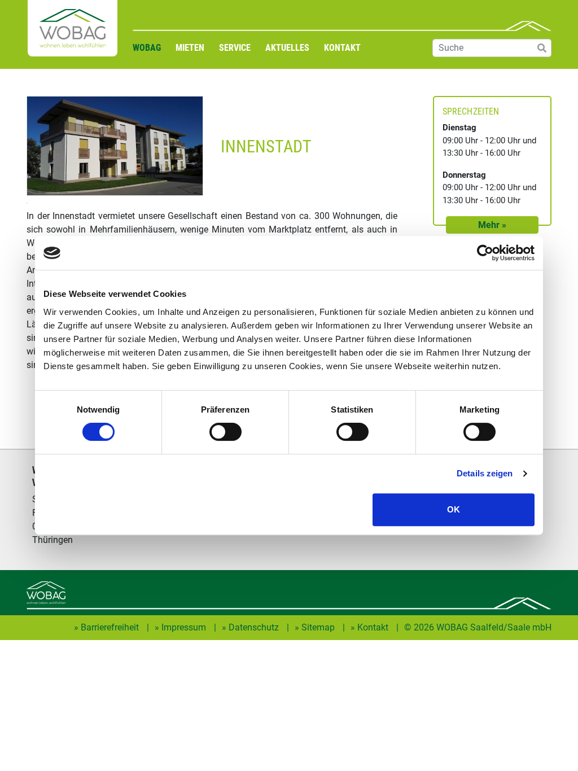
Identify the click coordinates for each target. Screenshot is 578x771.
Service (235, 47)
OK (453, 509)
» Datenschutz (251, 627)
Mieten (190, 47)
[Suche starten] (539, 48)
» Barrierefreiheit (107, 627)
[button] (492, 225)
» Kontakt (371, 627)
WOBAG (147, 47)
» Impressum (181, 627)
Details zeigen (485, 473)
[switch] (225, 432)
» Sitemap (316, 627)
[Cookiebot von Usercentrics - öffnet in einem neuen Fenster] (485, 252)
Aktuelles (287, 47)
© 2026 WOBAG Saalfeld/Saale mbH (477, 627)
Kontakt (342, 47)
